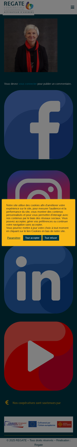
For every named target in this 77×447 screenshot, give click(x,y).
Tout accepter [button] (32, 238)
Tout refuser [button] (51, 238)
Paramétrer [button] (13, 238)
